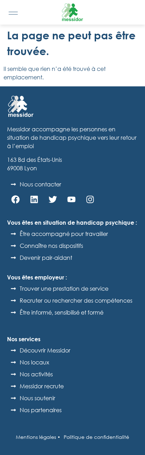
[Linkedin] (34, 199)
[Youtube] (71, 199)
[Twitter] (52, 199)
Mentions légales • (38, 437)
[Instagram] (90, 199)
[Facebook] (15, 199)
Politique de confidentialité (96, 437)
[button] (13, 13)
